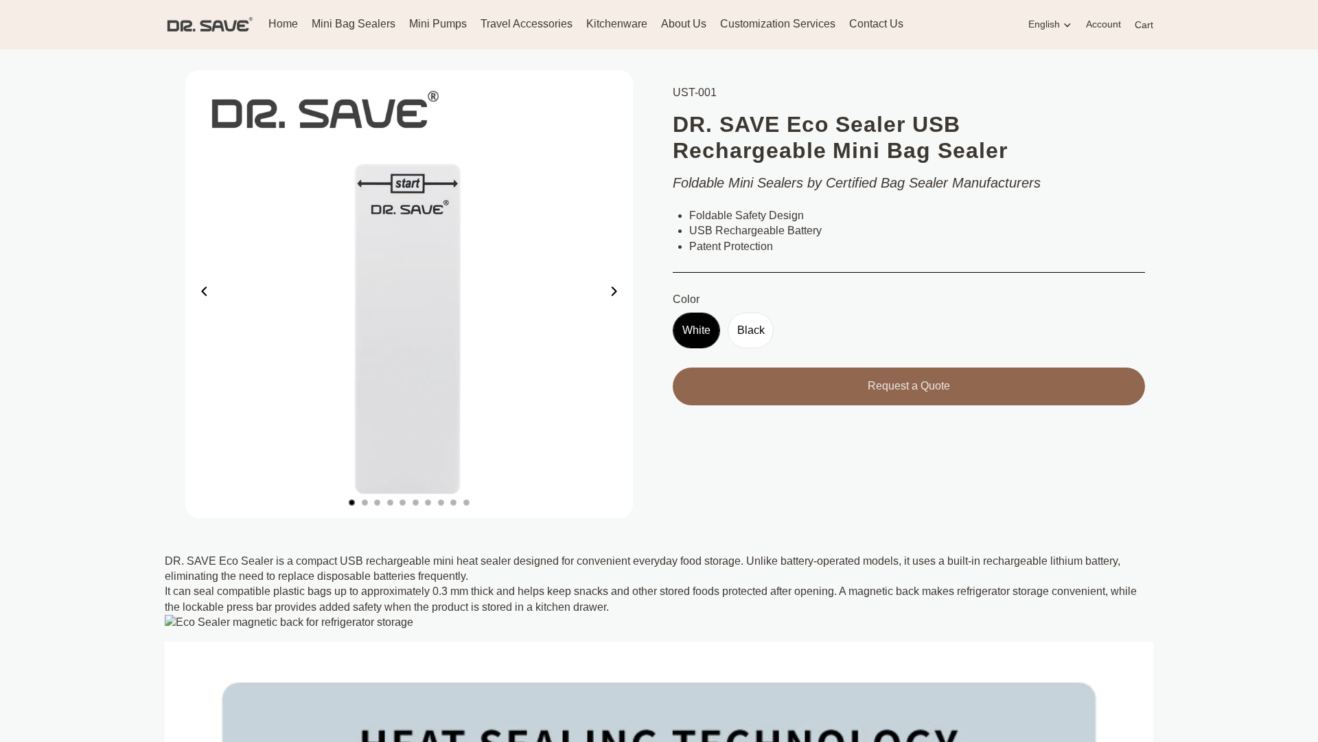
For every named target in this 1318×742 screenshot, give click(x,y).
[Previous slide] (200, 294)
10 (467, 503)
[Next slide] (618, 294)
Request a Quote (909, 386)
